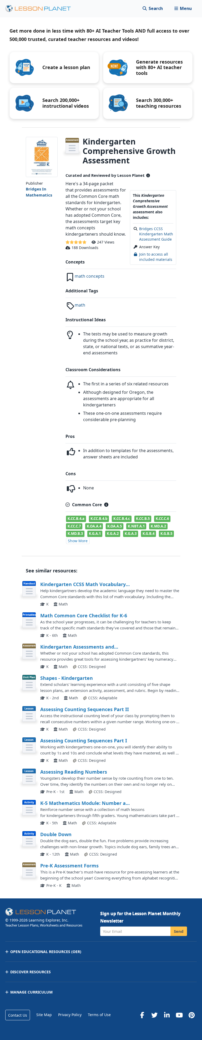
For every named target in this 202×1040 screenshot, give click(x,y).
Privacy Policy (70, 1014)
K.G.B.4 (148, 533)
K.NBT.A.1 (136, 526)
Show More (78, 540)
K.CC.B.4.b (98, 518)
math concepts (89, 276)
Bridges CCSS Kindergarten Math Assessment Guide (156, 234)
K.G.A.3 (131, 533)
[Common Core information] (106, 505)
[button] (183, 8)
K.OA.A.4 (94, 526)
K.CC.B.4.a (76, 518)
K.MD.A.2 (158, 526)
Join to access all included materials (155, 257)
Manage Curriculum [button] (31, 992)
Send (179, 931)
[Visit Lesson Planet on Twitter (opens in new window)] (154, 1015)
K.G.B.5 (166, 533)
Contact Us (17, 1015)
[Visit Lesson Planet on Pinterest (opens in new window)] (191, 1015)
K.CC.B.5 (143, 518)
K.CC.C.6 (162, 518)
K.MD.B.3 (75, 533)
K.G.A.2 (113, 533)
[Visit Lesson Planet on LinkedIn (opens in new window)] (166, 1015)
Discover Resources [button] (30, 971)
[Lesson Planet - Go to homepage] (41, 8)
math (80, 305)
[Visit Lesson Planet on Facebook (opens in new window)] (142, 1015)
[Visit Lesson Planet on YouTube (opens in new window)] (179, 1015)
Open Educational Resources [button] (45, 951)
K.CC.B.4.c (121, 518)
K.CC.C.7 (74, 526)
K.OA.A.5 (114, 526)
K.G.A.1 (95, 533)
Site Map (44, 1014)
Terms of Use (99, 1014)
